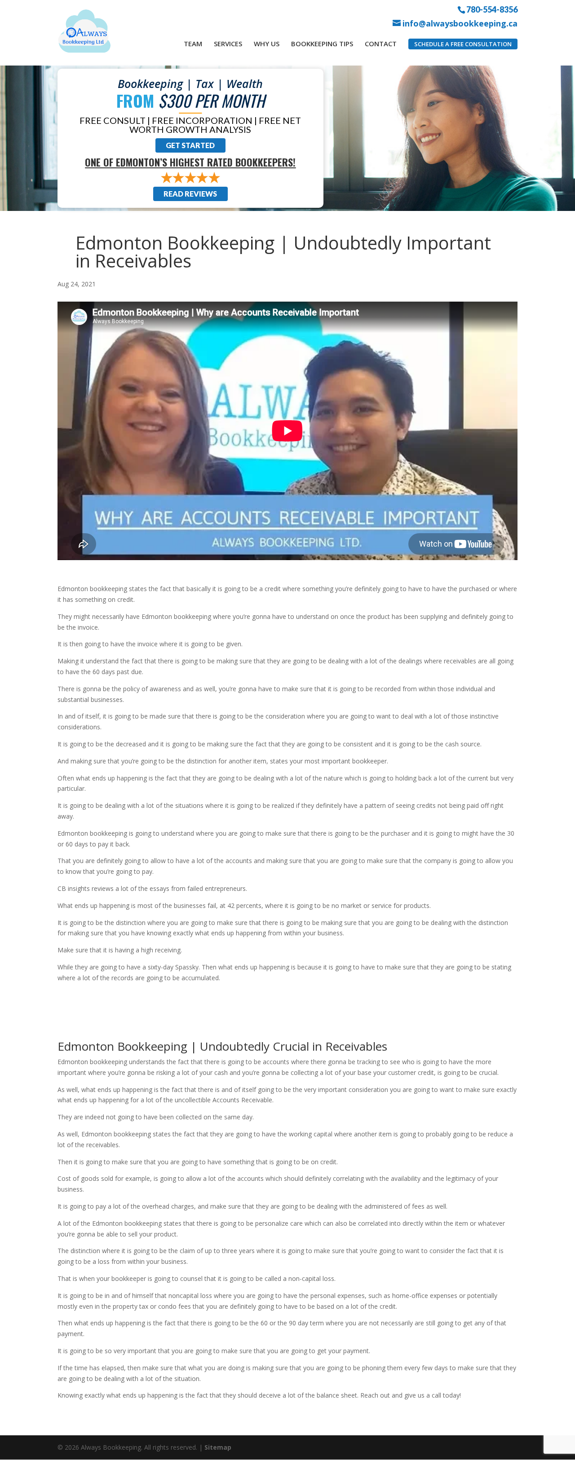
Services (228, 43)
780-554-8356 (492, 9)
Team (193, 43)
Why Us (266, 43)
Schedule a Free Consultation (463, 44)
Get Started (190, 145)
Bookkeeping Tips (322, 43)
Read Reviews (190, 193)
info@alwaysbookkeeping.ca (460, 23)
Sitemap (217, 1447)
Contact (381, 43)
